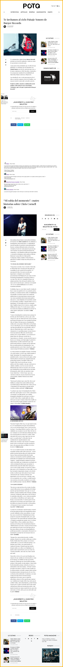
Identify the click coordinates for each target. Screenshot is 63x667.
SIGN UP (32, 111)
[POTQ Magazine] (31, 6)
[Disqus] (31, 145)
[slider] (18, 418)
